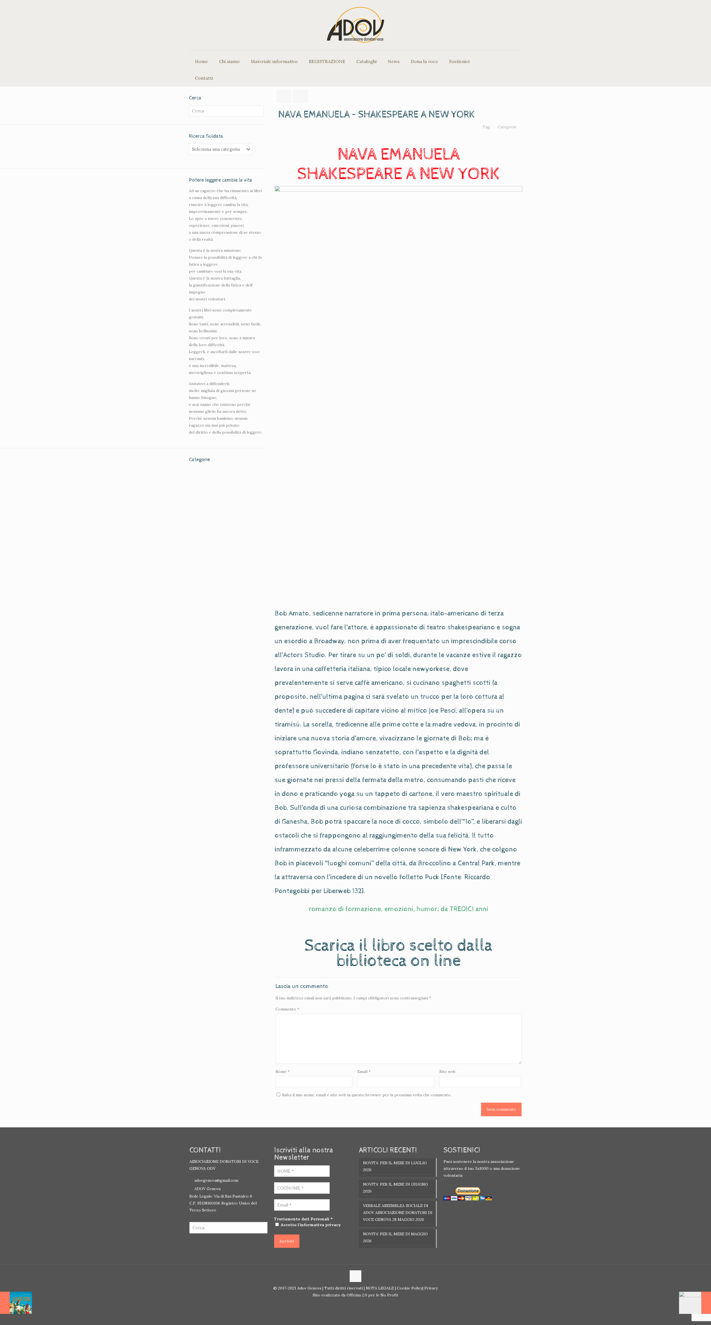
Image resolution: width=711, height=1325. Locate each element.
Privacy (430, 1288)
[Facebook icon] (353, 1304)
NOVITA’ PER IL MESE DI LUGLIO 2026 (395, 1166)
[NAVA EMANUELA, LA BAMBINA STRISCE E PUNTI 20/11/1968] (695, 1303)
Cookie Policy (409, 1288)
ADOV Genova (207, 1188)
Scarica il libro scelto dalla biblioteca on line (398, 953)
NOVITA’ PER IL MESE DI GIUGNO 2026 (395, 1188)
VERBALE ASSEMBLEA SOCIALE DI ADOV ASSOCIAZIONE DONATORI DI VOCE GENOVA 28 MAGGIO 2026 (397, 1212)
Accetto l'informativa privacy (310, 1224)
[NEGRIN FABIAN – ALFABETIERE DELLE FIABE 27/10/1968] (16, 1303)
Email (363, 1071)
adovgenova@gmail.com (216, 1180)
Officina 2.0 (357, 1295)
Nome (283, 1071)
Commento (287, 1009)
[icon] (358, 1304)
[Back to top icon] (355, 1276)
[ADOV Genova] (355, 25)
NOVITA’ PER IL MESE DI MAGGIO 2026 (395, 1237)
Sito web (447, 1071)
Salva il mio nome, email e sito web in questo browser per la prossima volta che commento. (366, 1094)
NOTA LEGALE (379, 1288)
